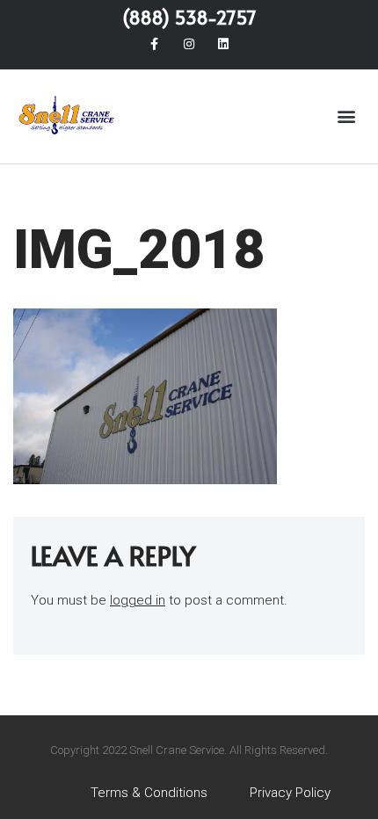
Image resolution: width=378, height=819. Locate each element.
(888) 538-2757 (189, 17)
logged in (137, 600)
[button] (345, 116)
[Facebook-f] (154, 43)
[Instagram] (188, 43)
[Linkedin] (224, 43)
